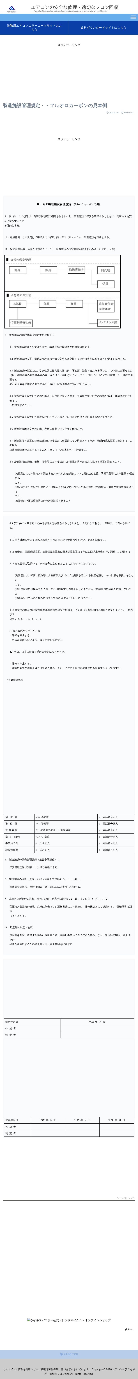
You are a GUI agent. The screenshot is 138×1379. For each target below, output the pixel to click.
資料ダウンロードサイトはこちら (103, 27)
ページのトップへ (125, 1198)
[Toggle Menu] (133, 17)
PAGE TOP (70, 1354)
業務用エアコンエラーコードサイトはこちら (34, 27)
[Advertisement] (69, 73)
